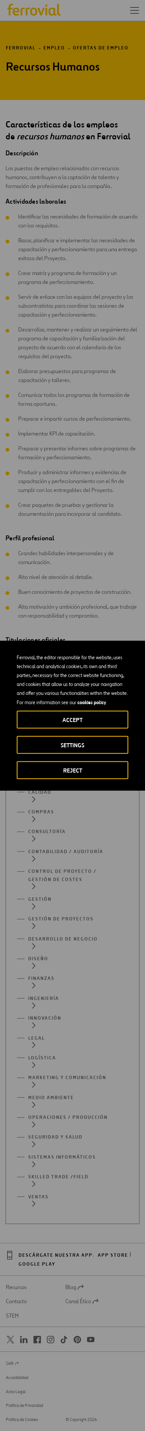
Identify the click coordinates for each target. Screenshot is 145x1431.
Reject (72, 770)
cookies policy (91, 702)
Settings (72, 745)
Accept (72, 719)
